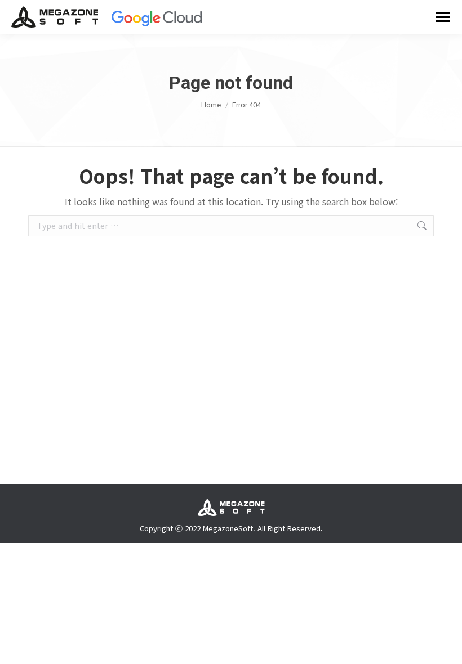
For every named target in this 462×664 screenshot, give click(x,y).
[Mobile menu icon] (443, 17)
